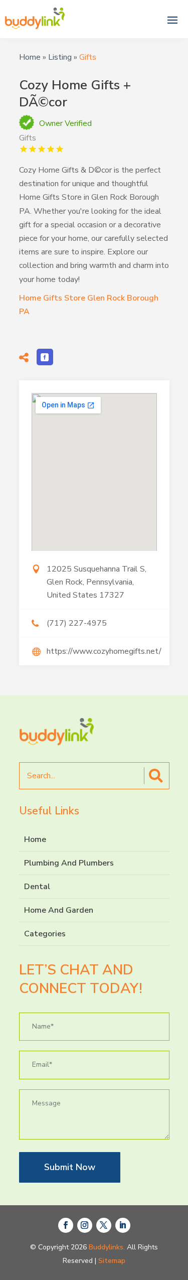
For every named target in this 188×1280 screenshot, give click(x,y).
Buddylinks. (107, 1247)
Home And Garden (58, 910)
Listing (60, 57)
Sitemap (111, 1260)
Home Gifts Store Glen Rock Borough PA (88, 305)
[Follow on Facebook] (65, 1225)
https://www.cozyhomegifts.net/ (104, 651)
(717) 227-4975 (77, 623)
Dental (37, 886)
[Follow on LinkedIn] (122, 1225)
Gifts (87, 57)
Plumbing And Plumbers (69, 863)
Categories (45, 933)
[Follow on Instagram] (84, 1225)
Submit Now (69, 1167)
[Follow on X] (103, 1225)
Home (30, 57)
